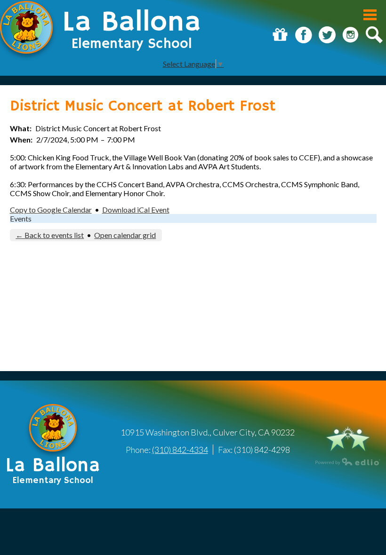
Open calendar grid (125, 234)
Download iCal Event (135, 209)
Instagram (350, 34)
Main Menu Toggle (370, 14)
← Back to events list (50, 234)
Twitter (327, 34)
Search (374, 34)
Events (21, 218)
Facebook (303, 34)
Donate (280, 34)
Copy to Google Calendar (51, 209)
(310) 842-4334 (180, 449)
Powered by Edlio (348, 461)
